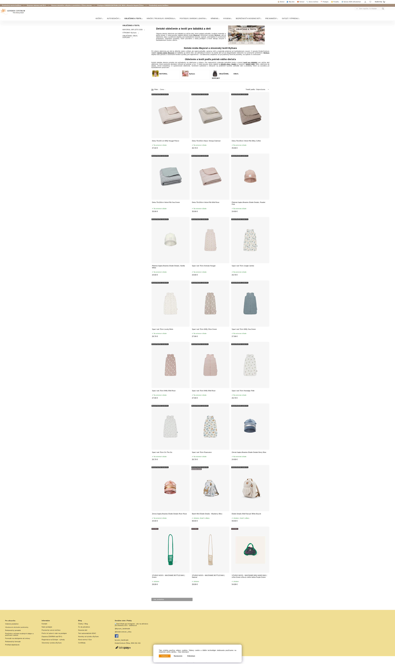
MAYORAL (163, 74)
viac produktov (158, 599)
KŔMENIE (214, 18)
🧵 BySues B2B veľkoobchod (351, 2)
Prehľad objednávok (12, 645)
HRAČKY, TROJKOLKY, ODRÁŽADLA (161, 18)
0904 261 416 (136, 643)
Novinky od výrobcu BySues (88, 636)
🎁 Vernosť (300, 2)
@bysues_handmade (122, 628)
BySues (192, 74)
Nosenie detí (82, 630)
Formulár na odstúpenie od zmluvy (17, 638)
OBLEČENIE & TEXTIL (133, 18)
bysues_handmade (122, 640)
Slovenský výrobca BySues (52, 643)
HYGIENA (227, 18)
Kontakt (44, 624)
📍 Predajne (324, 2)
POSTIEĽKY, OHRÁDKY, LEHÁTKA (193, 18)
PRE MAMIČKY (271, 18)
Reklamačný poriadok (13, 630)
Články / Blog (83, 624)
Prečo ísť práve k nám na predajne (54, 633)
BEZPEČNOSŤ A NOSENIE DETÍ (248, 18)
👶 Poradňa (335, 2)
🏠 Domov (281, 2)
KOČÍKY (99, 18)
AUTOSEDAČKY (113, 18)
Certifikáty (82, 643)
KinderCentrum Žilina (122, 643)
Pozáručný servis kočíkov (51, 630)
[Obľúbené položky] (370, 2)
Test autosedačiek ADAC (87, 633)
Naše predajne (47, 627)
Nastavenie (178, 656)
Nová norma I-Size (85, 639)
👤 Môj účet (290, 2)
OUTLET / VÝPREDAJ (290, 18)
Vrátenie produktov (12, 624)
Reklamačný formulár (13, 641)
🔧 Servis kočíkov (312, 2)
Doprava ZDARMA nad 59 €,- (52, 636)
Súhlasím (164, 656)
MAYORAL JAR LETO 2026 (133, 29)
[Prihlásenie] (365, 2)
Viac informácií (183, 652)
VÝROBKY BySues (130, 33)
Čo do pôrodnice (84, 627)
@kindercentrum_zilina (123, 632)
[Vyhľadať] (356, 8)
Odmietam (191, 656)
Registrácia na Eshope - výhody (53, 639)
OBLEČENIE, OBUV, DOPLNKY (130, 36)
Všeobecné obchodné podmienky (16, 627)
